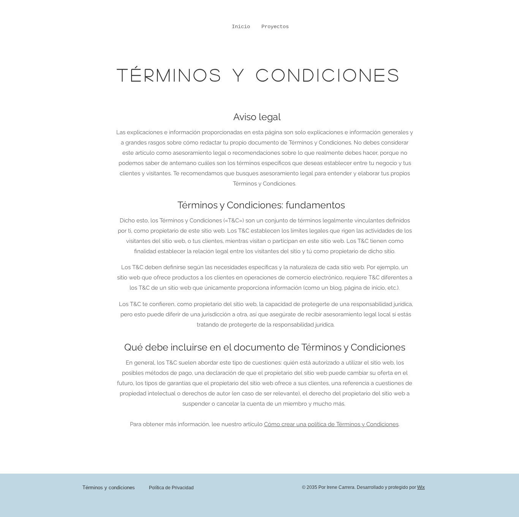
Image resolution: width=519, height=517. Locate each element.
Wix (421, 487)
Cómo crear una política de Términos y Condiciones (331, 424)
